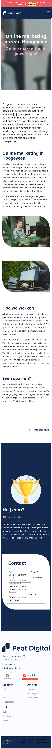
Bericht (33, 594)
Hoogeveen (32, 697)
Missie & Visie (32, 742)
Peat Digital (20, 110)
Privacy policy (23, 741)
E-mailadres (37, 577)
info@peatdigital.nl (11, 668)
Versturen (14, 600)
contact (30, 391)
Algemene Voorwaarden (43, 741)
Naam (34, 572)
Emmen (30, 689)
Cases (5, 720)
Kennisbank (7, 716)
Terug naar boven (41, 429)
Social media (8, 702)
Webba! (31, 4)
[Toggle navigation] (48, 13)
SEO (4, 693)
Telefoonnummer (17, 586)
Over (4, 712)
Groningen (32, 693)
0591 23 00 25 (8, 664)
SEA (4, 689)
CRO (4, 697)
